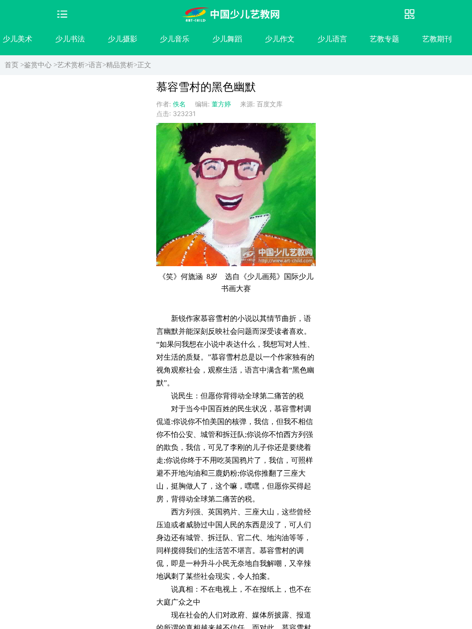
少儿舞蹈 (227, 38)
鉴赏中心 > (40, 65)
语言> (97, 65)
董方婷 (221, 104)
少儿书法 (70, 38)
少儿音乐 (174, 38)
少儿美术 (17, 38)
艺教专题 (384, 38)
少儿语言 (332, 38)
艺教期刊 (437, 38)
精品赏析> (121, 65)
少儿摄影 (122, 38)
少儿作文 (280, 38)
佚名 (179, 104)
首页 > (14, 65)
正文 (144, 65)
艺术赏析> (72, 65)
